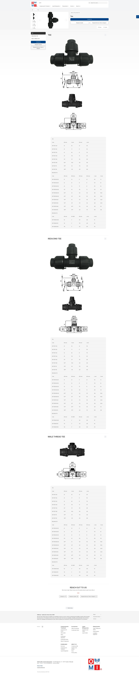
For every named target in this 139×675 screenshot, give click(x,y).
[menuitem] (45, 6)
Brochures (63, 646)
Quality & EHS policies (74, 648)
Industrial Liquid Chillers (85, 630)
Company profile (74, 646)
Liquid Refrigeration (64, 650)
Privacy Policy (40, 665)
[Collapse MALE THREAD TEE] (105, 437)
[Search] (89, 3)
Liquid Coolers (85, 632)
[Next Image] (66, 20)
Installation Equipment (95, 634)
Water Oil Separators (65, 641)
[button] (78, 35)
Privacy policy (74, 652)
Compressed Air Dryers (64, 630)
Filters (62, 634)
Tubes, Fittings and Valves (96, 629)
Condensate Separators (63, 637)
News (72, 650)
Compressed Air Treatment (64, 648)
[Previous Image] (40, 20)
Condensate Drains (64, 639)
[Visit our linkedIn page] (42, 627)
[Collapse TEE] (105, 35)
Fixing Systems (96, 631)
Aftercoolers (63, 632)
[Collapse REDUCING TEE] (105, 239)
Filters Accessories (75, 628)
